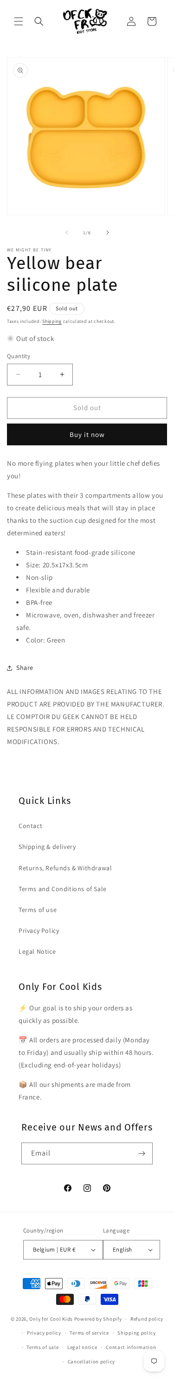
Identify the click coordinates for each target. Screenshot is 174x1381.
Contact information (131, 1347)
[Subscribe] (142, 1153)
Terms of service (89, 1333)
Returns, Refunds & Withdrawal (65, 868)
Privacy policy (44, 1333)
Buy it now (87, 434)
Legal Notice (37, 951)
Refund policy (146, 1319)
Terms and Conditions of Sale (63, 889)
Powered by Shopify (98, 1319)
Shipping (52, 321)
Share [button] (24, 667)
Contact (30, 826)
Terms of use (38, 910)
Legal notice (82, 1347)
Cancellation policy (91, 1361)
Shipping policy (136, 1333)
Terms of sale (42, 1347)
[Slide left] (67, 232)
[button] (18, 21)
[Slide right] (107, 232)
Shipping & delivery (47, 846)
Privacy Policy (39, 930)
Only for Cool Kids (51, 1319)
